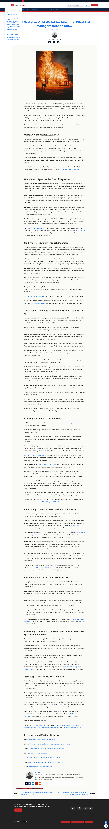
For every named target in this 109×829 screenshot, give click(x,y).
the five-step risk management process (43, 568)
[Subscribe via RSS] (90, 808)
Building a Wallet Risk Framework (13, 24)
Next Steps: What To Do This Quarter (13, 37)
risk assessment (73, 707)
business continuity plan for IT (37, 296)
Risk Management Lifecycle (37, 788)
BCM (28, 9)
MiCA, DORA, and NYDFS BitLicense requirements (56, 502)
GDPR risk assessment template (71, 728)
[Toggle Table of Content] (19, 10)
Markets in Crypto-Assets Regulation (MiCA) (40, 767)
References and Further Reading (13, 39)
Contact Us (18, 810)
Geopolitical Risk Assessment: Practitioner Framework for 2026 (36, 1)
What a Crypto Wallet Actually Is (12, 13)
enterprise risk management (67, 423)
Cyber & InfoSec (35, 9)
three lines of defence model (48, 465)
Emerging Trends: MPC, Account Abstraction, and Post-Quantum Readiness (13, 34)
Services (96, 1)
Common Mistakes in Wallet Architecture (12, 30)
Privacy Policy (65, 822)
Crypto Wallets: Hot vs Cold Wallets (39, 753)
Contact (92, 1)
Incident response (29, 481)
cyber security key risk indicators (36, 455)
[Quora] (36, 783)
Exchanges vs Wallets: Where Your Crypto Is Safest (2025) (43, 758)
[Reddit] (40, 783)
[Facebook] (29, 783)
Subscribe (94, 5)
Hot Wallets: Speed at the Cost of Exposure (13, 15)
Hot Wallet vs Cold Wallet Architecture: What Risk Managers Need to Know (54, 24)
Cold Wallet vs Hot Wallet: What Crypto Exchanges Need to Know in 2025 (49, 744)
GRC (42, 9)
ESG (57, 9)
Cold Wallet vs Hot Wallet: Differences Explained (42, 740)
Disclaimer (89, 822)
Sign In (87, 5)
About (88, 1)
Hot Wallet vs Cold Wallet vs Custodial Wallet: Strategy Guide (47, 749)
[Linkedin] (33, 783)
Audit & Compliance (49, 9)
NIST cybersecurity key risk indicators (67, 725)
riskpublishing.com (39, 725)
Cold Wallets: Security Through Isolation (12, 18)
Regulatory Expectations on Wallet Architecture (13, 27)
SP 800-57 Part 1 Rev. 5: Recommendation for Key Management (46, 762)
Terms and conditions (77, 822)
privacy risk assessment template (49, 728)
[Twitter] (26, 783)
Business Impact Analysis (38, 303)
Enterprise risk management (23, 788)
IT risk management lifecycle (37, 228)
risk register (49, 705)
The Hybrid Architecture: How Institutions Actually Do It (12, 22)
